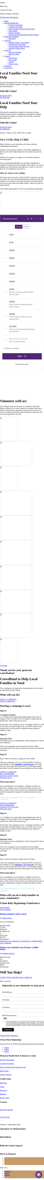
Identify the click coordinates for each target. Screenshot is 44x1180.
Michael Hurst (7, 918)
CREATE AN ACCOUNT (9, 776)
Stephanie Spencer (8, 953)
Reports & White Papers (17, 48)
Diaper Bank (13, 31)
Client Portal (13, 58)
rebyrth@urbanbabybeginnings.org (12, 1150)
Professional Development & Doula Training (24, 35)
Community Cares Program (23, 764)
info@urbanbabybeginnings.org (10, 1133)
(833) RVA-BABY (6, 1110)
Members (3, 1094)
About (2, 1087)
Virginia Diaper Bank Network (19, 46)
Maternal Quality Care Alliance (19, 42)
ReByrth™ (12, 39)
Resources (7, 66)
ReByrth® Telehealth (11, 37)
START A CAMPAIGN (8, 699)
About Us (7, 50)
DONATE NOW (6, 96)
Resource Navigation (16, 25)
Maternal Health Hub (11, 23)
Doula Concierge (14, 33)
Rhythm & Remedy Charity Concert (13, 914)
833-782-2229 (5, 1117)
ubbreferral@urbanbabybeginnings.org (13, 1141)
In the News (8, 68)
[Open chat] (38, 1174)
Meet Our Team (14, 54)
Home (6, 21)
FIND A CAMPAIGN (7, 701)
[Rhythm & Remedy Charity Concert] (5, 908)
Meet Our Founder (15, 52)
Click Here (3, 666)
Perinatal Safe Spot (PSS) (17, 44)
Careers (11, 62)
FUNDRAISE (5, 98)
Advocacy (7, 41)
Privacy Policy (13, 64)
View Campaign (5, 909)
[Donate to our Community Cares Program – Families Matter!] (21, 941)
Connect (7, 56)
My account (13, 60)
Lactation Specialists (15, 27)
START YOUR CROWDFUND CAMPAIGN (16, 977)
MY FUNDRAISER (7, 774)
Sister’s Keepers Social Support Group (22, 29)
